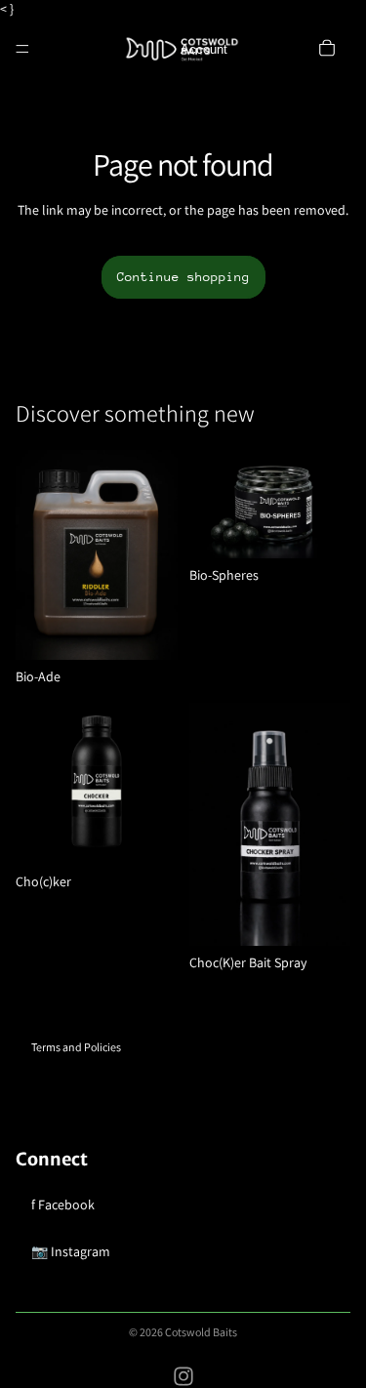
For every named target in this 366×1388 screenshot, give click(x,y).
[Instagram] (183, 1376)
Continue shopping (183, 276)
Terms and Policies (76, 1047)
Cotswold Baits (201, 1332)
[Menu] (22, 48)
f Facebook (63, 1204)
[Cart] (327, 46)
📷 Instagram (70, 1251)
